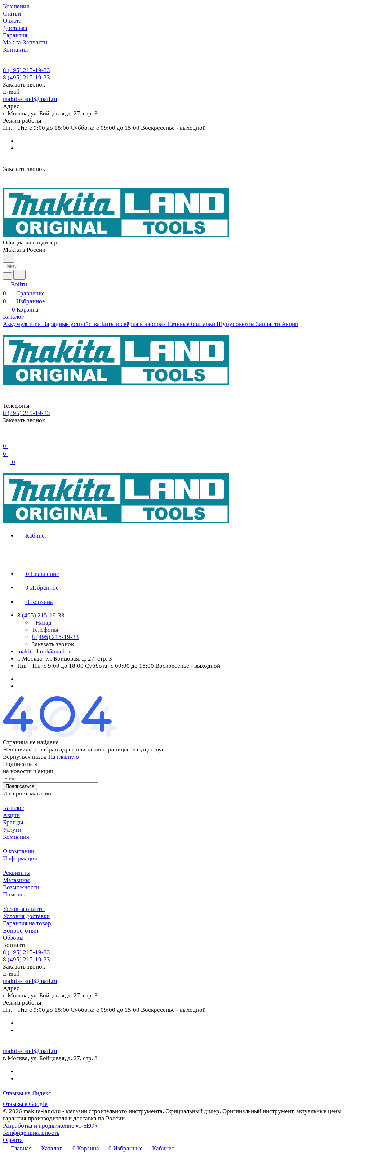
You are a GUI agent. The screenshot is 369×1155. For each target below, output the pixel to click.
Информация (20, 858)
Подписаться (20, 786)
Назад (43, 622)
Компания (16, 836)
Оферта (13, 1140)
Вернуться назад (25, 756)
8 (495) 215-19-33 (26, 70)
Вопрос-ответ (21, 930)
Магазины (16, 880)
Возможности (21, 887)
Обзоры (13, 937)
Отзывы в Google (25, 1104)
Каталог (13, 807)
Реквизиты (16, 872)
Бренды (13, 822)
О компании (18, 851)
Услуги (12, 829)
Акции (11, 815)
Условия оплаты (24, 908)
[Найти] (19, 275)
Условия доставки (26, 916)
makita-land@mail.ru (30, 99)
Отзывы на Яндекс (27, 1093)
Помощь (14, 894)
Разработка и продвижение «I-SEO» (50, 1125)
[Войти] (6, 436)
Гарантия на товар (27, 923)
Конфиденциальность (31, 1132)
